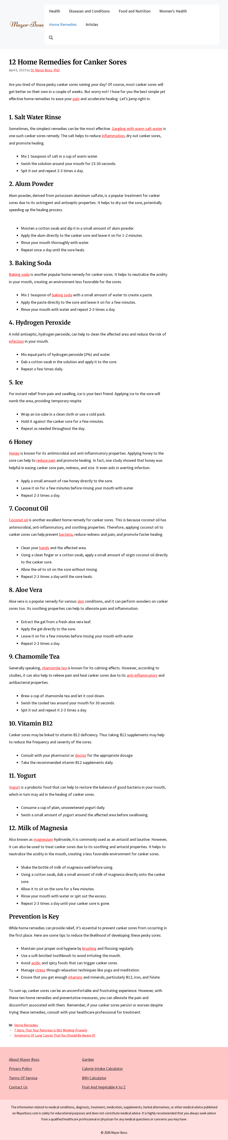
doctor (80, 755)
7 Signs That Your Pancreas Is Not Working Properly (50, 1030)
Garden (88, 1059)
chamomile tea (54, 667)
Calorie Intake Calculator (102, 1068)
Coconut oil (18, 519)
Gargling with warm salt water (137, 128)
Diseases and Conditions (89, 11)
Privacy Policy (20, 1068)
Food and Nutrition (135, 11)
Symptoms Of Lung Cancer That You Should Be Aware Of (54, 1035)
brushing (89, 948)
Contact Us (18, 1087)
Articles (92, 24)
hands (44, 547)
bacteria (66, 534)
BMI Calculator (94, 1077)
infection (16, 341)
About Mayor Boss (24, 1059)
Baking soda (19, 274)
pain (76, 98)
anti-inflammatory (142, 675)
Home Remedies (63, 24)
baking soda (62, 294)
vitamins (75, 977)
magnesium (43, 839)
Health (54, 11)
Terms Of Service (23, 1077)
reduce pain (45, 460)
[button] (51, 38)
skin (80, 601)
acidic (36, 962)
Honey (14, 453)
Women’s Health (173, 11)
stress (40, 970)
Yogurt (14, 787)
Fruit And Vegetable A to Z (104, 1087)
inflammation (113, 135)
